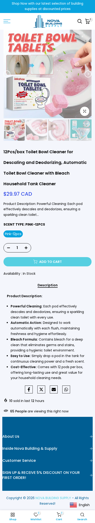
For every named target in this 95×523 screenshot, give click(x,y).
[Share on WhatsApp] (66, 389)
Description (48, 285)
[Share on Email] (54, 389)
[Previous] (6, 73)
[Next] (88, 73)
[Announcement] (47, 6)
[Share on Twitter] (41, 389)
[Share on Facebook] (29, 389)
